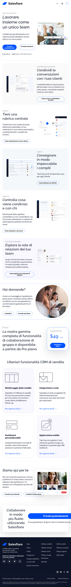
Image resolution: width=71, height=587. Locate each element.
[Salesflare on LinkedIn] (57, 572)
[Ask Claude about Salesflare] (14, 561)
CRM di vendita (61, 544)
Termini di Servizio (63, 578)
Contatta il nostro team (33, 494)
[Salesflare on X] (64, 572)
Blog (28, 544)
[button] (57, 3)
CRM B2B (44, 562)
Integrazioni (30, 555)
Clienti (29, 551)
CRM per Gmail (45, 551)
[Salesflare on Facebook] (67, 572)
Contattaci (8, 313)
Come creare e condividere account (51, 99)
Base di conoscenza (33, 565)
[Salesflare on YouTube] (61, 572)
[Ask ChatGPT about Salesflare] (4, 561)
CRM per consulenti (62, 548)
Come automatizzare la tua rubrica (16, 141)
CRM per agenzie (61, 551)
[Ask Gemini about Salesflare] (9, 561)
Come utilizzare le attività (48, 183)
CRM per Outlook (46, 548)
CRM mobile (60, 555)
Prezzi (28, 548)
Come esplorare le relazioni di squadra (20, 274)
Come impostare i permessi (14, 231)
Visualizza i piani (58, 345)
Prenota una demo (27, 46)
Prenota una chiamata (12, 494)
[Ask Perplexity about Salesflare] (20, 561)
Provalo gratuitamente (10, 47)
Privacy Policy (51, 578)
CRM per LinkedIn (46, 544)
